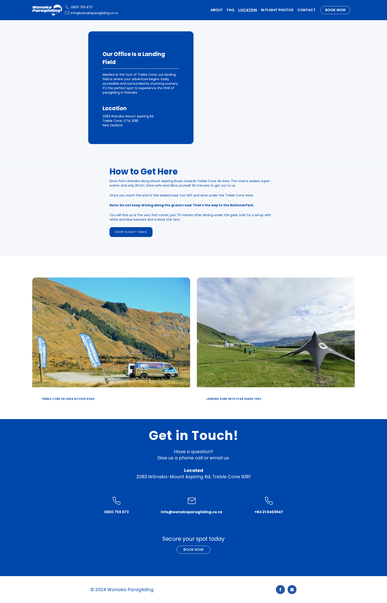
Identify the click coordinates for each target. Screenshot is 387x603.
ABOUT (217, 10)
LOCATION (247, 10)
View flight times (131, 232)
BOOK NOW (335, 10)
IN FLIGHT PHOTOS (277, 10)
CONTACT (306, 10)
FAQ (230, 10)
